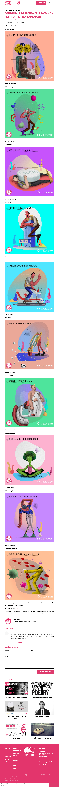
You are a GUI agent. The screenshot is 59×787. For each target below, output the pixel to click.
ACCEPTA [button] (54, 785)
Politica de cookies (14, 776)
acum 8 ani (23, 632)
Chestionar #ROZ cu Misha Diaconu (16, 697)
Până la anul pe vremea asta (42, 738)
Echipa (14, 757)
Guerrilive (7, 759)
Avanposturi (15, 760)
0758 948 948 (44, 764)
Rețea (14, 765)
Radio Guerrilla (17, 619)
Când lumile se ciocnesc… (42, 717)
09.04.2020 (16, 738)
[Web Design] (29, 775)
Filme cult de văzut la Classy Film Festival (16, 717)
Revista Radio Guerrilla (13, 10)
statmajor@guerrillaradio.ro (47, 762)
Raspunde (20, 642)
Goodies (15, 763)
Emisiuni (6, 754)
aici (17, 608)
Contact (14, 768)
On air (6, 751)
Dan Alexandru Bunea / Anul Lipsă (42, 697)
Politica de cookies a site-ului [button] (8, 785)
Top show (7, 761)
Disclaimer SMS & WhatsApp (9, 780)
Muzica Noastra (8, 756)
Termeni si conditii (8, 775)
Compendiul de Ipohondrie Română (12, 19)
